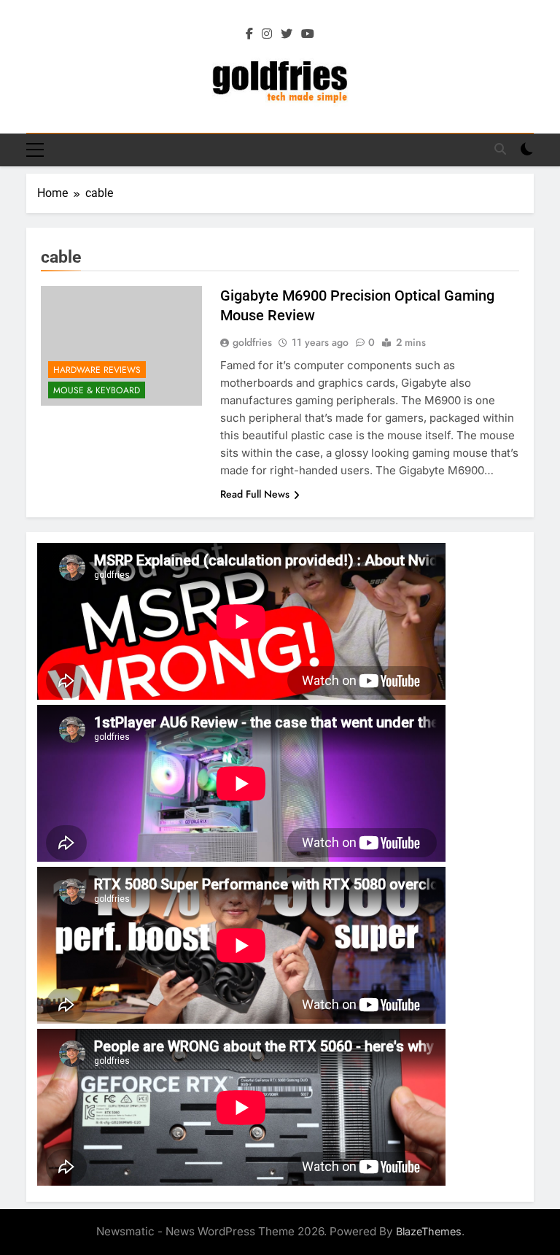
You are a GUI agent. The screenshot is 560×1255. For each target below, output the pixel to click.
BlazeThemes (429, 1231)
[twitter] (286, 34)
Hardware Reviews (97, 369)
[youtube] (308, 34)
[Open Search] (500, 149)
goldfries (252, 342)
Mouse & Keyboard (96, 390)
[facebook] (249, 34)
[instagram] (266, 34)
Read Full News (254, 494)
